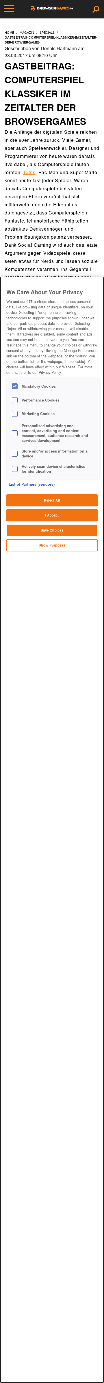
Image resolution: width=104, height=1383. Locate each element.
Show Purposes (52, 545)
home (9, 32)
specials (47, 32)
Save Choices (52, 530)
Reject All (52, 500)
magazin (27, 32)
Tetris (29, 172)
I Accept (52, 515)
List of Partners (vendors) (32, 484)
